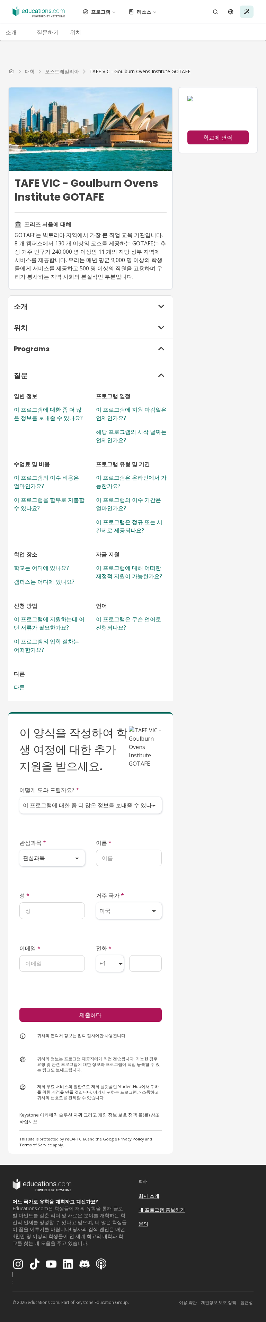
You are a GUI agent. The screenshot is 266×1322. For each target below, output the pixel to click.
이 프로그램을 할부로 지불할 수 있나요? (49, 504)
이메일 (30, 948)
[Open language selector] (230, 12)
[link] (139, 71)
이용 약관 (188, 1302)
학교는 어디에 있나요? (41, 568)
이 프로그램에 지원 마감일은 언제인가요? (131, 414)
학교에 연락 (217, 137)
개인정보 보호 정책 (218, 1302)
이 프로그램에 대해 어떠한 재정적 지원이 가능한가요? (129, 572)
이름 (104, 843)
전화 (104, 948)
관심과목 (32, 843)
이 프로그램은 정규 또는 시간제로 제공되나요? (129, 526)
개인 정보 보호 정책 (117, 1115)
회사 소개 (149, 1196)
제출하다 (90, 1015)
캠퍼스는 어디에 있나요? (44, 582)
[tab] (15, 32)
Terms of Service (35, 1144)
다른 (19, 687)
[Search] (215, 12)
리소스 (144, 11)
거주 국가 (110, 895)
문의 (143, 1223)
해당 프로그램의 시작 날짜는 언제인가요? (131, 436)
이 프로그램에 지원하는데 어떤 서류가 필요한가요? (49, 623)
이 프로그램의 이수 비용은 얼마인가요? (46, 482)
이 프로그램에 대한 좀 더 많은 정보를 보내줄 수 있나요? (48, 414)
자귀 (77, 1115)
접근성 (246, 1302)
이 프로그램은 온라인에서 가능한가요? (131, 482)
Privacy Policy (131, 1139)
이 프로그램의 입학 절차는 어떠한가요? (46, 646)
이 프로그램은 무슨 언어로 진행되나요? (128, 623)
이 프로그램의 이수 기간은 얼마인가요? (128, 504)
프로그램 (100, 11)
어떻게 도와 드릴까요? (49, 790)
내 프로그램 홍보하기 (162, 1209)
